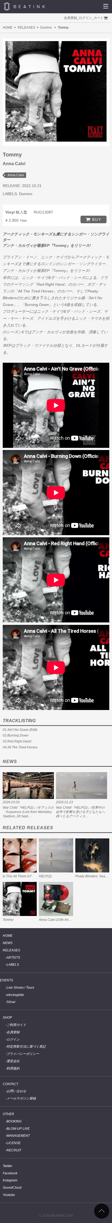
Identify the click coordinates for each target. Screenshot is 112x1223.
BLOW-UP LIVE (18, 1129)
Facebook (10, 1173)
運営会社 (13, 1061)
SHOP (7, 1017)
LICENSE (14, 1143)
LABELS (13, 965)
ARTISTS (13, 957)
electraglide (15, 995)
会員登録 (70, 18)
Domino (46, 27)
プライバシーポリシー (23, 1054)
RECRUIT (14, 1150)
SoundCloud (12, 1187)
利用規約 (13, 1068)
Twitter (7, 1166)
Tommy (8, 920)
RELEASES (26, 27)
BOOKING (14, 1121)
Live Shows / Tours (20, 987)
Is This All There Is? (17, 876)
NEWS (8, 943)
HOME (8, 27)
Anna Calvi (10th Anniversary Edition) (66, 920)
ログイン (85, 18)
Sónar (11, 1002)
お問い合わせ (16, 1091)
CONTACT (10, 1084)
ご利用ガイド (16, 1025)
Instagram (10, 1180)
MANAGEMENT (18, 1136)
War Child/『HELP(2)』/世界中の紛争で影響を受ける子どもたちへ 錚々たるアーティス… (80, 812)
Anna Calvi (16, 175)
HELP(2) (45, 876)
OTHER (8, 1114)
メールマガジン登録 (21, 1098)
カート (99, 18)
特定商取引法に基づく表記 (26, 1046)
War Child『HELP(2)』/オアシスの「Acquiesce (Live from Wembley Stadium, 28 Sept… (28, 812)
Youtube (9, 1195)
